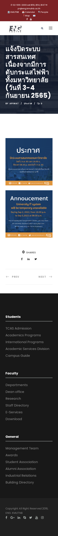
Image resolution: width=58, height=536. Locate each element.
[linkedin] (19, 517)
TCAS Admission (18, 328)
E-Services (14, 412)
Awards (11, 455)
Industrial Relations (20, 475)
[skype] (24, 517)
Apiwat (14, 103)
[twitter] (30, 517)
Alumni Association (20, 468)
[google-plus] (12, 517)
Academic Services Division (27, 349)
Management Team (22, 448)
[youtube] (31, 19)
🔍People (43, 12)
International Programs (24, 342)
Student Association (21, 462)
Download (13, 419)
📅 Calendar (28, 12)
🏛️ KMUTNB (13, 12)
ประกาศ (28, 103)
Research (13, 398)
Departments (16, 385)
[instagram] (42, 517)
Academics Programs (23, 335)
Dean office (14, 391)
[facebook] (27, 19)
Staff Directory (17, 405)
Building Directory (19, 482)
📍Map (26, 15)
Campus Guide (17, 355)
